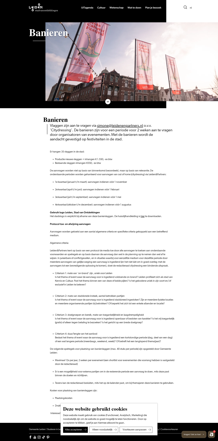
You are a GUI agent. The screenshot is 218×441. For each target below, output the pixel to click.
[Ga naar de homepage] (43, 7)
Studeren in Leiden (56, 429)
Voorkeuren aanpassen (135, 430)
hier (143, 216)
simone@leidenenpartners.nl (120, 126)
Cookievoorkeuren (169, 429)
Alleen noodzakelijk (102, 430)
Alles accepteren (73, 430)
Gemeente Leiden (37, 429)
